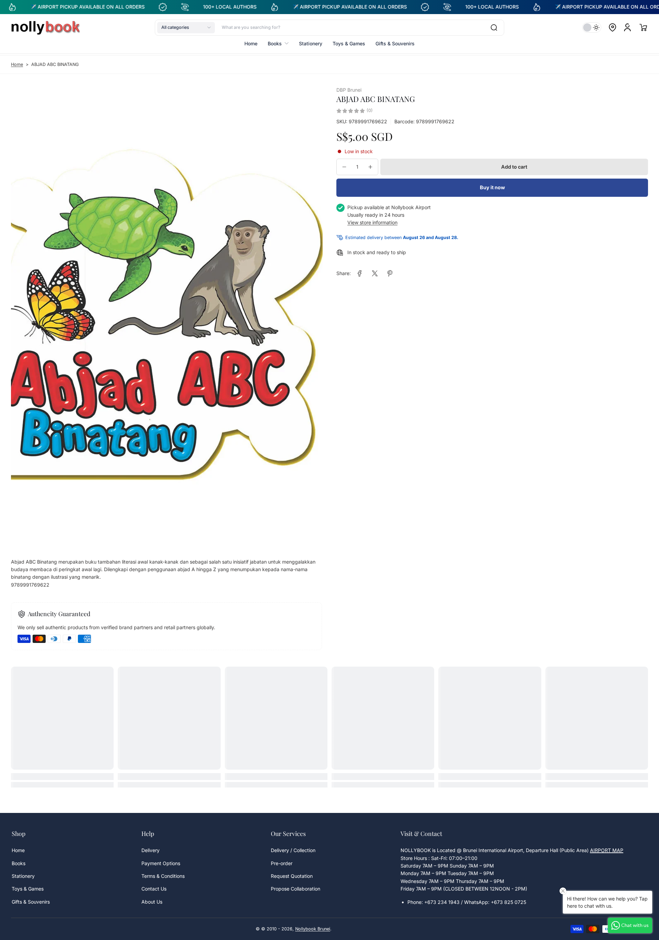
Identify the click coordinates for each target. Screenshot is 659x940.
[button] (186, 27)
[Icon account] (627, 27)
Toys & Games (28, 889)
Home (17, 64)
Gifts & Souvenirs (31, 902)
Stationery (23, 876)
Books (18, 863)
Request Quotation (292, 876)
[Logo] (45, 27)
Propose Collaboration (295, 889)
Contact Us (153, 889)
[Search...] (493, 27)
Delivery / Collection (293, 850)
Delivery (150, 850)
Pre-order (281, 863)
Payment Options (160, 863)
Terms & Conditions (163, 876)
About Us (151, 902)
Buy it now (492, 188)
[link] (360, 273)
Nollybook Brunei (312, 928)
